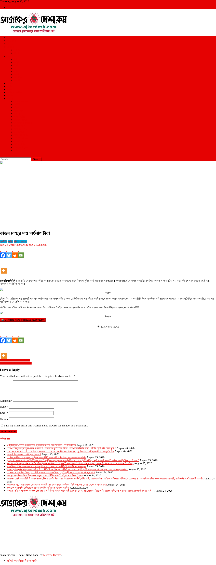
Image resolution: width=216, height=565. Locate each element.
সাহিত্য (17, 113)
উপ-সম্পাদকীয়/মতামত (23, 122)
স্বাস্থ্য (9, 89)
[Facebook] (3, 252)
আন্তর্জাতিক (12, 40)
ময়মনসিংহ (18, 77)
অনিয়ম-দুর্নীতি (19, 116)
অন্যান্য (10, 98)
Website (4, 419)
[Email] (21, 252)
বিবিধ (16, 150)
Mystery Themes (52, 555)
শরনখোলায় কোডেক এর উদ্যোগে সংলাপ (24, 454)
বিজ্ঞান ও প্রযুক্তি (14, 92)
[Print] (15, 252)
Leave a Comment (36, 244)
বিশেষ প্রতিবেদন (21, 138)
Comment (6, 400)
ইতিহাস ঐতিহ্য (20, 119)
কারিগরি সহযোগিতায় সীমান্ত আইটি (22, 560)
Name (4, 406)
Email (4, 412)
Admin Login (14, 7)
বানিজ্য (16, 107)
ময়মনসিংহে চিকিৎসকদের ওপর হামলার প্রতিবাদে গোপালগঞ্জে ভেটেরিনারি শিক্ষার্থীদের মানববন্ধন (46, 466)
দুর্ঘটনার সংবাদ (19, 131)
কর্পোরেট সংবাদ (20, 125)
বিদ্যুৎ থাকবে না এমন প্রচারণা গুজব (15, 360)
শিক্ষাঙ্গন (10, 95)
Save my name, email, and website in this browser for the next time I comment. (46, 425)
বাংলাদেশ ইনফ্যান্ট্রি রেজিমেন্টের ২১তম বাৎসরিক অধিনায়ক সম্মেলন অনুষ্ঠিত (38, 487)
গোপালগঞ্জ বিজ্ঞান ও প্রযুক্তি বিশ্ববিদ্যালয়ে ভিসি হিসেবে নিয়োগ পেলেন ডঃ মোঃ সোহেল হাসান (46, 457)
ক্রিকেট (17, 49)
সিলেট (16, 74)
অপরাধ (10, 83)
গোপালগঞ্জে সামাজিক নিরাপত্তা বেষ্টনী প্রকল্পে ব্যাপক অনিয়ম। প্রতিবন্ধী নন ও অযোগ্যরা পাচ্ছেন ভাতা (51, 472)
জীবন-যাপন (18, 110)
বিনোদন (10, 86)
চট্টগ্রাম (17, 62)
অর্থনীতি (17, 104)
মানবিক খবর (18, 141)
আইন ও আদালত (21, 101)
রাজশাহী (17, 80)
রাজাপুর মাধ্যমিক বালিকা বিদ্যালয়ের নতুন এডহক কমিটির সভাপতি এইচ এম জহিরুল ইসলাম (45, 475)
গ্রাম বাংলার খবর (20, 128)
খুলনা (16, 65)
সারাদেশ (10, 56)
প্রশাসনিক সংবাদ (21, 134)
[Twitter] (9, 252)
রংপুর (16, 71)
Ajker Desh (21, 244)
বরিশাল (16, 68)
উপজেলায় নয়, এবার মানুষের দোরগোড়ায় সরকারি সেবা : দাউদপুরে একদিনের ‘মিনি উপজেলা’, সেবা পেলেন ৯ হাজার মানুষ (57, 484)
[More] (3, 267)
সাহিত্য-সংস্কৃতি (21, 147)
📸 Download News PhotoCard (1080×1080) (22, 320)
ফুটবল (16, 52)
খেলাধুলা (10, 46)
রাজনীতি (10, 43)
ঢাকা (15, 59)
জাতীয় (9, 37)
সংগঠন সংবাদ (19, 144)
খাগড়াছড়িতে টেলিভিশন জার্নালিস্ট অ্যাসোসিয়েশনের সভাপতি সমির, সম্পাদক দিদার (41, 445)
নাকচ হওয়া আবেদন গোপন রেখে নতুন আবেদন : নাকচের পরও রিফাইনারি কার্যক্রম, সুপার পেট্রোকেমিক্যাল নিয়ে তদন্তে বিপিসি (60, 451)
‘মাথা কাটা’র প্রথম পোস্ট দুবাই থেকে (16, 363)
